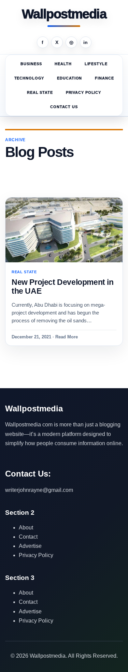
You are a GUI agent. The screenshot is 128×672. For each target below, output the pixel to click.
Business (31, 64)
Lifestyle (96, 64)
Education (69, 78)
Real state (40, 92)
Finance (104, 78)
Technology (29, 78)
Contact (28, 537)
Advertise (30, 546)
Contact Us (64, 107)
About (26, 527)
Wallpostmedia (64, 14)
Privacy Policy (83, 92)
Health (63, 64)
